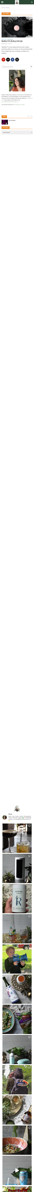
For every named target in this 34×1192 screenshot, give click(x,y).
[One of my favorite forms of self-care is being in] (17, 1049)
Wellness (10, 39)
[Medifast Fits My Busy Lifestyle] (17, 27)
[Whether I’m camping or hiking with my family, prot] (17, 1079)
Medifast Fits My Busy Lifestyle (12, 41)
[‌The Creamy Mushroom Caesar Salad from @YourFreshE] (17, 1019)
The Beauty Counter (19, 104)
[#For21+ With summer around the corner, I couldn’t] (17, 1170)
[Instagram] (8, 60)
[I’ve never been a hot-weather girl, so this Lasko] (17, 868)
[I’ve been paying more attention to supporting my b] (17, 898)
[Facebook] (12, 60)
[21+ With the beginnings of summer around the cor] (17, 1110)
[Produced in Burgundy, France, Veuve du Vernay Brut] (17, 989)
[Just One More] (5, 122)
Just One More (12, 120)
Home (3, 7)
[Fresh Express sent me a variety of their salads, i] (17, 1140)
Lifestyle (4, 39)
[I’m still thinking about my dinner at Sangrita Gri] (17, 838)
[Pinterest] (3, 60)
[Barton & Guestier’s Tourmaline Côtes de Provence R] (17, 928)
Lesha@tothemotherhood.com (10, 101)
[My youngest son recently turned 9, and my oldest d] (17, 959)
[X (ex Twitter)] (17, 60)
